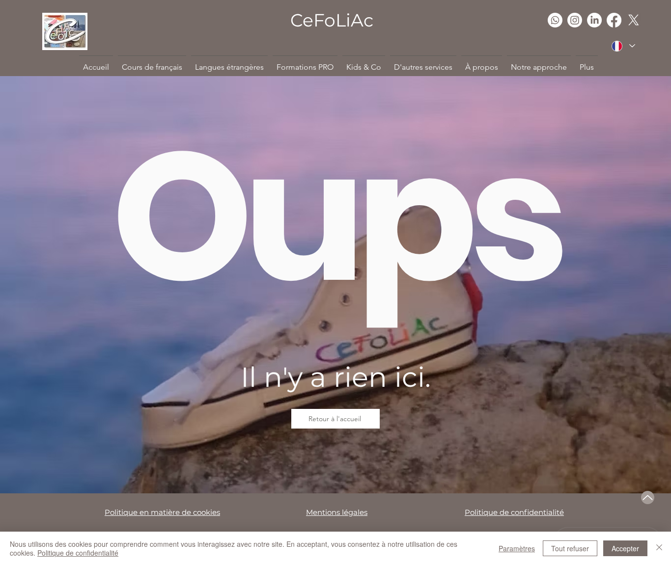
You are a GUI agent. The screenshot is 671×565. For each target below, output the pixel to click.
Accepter (625, 548)
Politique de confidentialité (77, 553)
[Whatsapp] (555, 20)
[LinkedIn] (594, 20)
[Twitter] (633, 20)
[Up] (647, 497)
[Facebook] (614, 20)
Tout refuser (570, 548)
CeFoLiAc (331, 20)
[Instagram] (574, 20)
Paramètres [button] (517, 548)
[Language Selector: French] (623, 45)
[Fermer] (659, 548)
